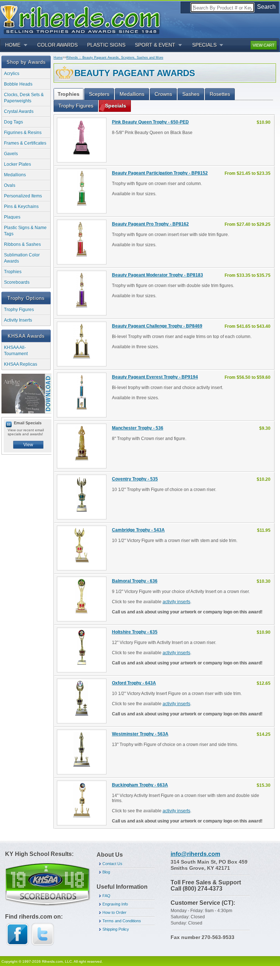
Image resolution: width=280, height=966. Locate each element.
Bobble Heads (18, 84)
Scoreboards (17, 282)
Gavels (11, 153)
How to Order (114, 912)
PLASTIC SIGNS (106, 45)
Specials (115, 106)
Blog (106, 872)
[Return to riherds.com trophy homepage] (83, 19)
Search (266, 7)
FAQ (106, 896)
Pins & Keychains (21, 206)
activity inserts (176, 601)
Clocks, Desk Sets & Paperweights (24, 97)
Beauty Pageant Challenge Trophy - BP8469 (157, 326)
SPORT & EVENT (155, 45)
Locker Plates (17, 164)
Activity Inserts (18, 320)
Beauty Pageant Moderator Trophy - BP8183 (157, 275)
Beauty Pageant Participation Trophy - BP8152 (160, 173)
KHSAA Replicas (20, 364)
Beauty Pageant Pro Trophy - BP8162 (150, 224)
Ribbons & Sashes (22, 244)
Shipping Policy (115, 929)
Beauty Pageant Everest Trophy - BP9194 (155, 377)
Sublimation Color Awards (22, 258)
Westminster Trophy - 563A (140, 734)
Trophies (13, 271)
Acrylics (11, 73)
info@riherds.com (195, 854)
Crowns (163, 94)
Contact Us (112, 863)
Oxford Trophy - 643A (134, 683)
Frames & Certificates (25, 143)
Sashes (190, 94)
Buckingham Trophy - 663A (140, 785)
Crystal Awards (19, 111)
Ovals (9, 185)
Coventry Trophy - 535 (135, 479)
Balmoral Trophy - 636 (135, 581)
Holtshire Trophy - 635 (135, 632)
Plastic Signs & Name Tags (25, 230)
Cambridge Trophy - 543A (138, 530)
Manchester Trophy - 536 (137, 428)
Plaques (12, 217)
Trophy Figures (19, 309)
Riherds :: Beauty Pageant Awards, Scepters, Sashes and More (114, 57)
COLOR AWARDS (57, 45)
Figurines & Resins (23, 132)
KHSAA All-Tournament (16, 350)
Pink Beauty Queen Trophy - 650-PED (150, 122)
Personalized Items (23, 196)
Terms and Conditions (121, 921)
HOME (12, 45)
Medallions (15, 174)
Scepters (99, 94)
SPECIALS (204, 45)
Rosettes (220, 94)
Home (58, 57)
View (28, 444)
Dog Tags (13, 122)
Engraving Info (115, 904)
